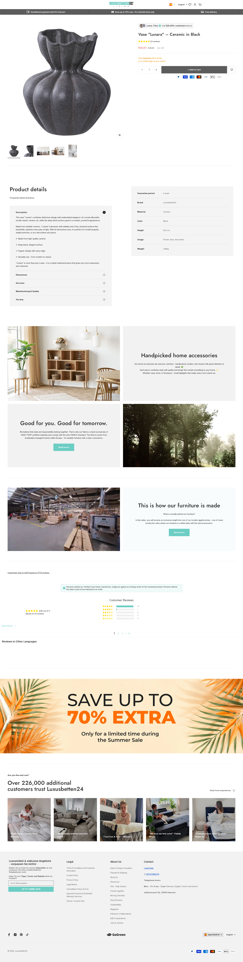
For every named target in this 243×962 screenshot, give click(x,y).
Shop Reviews (116, 900)
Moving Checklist (117, 895)
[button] (144, 41)
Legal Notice (72, 884)
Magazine (114, 909)
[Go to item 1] (14, 151)
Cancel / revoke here (76, 901)
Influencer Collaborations (120, 914)
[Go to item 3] (43, 151)
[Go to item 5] (72, 151)
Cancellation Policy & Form (78, 889)
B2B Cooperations (118, 918)
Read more (63, 447)
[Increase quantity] (156, 69)
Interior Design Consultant (121, 868)
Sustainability (115, 905)
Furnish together (117, 891)
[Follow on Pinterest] (21, 934)
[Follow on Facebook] (9, 934)
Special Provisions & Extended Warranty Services (79, 894)
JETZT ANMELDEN (31, 889)
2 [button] (118, 633)
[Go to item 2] (28, 151)
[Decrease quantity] (142, 69)
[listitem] (31, 863)
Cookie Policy (72, 875)
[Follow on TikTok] (27, 934)
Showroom (114, 882)
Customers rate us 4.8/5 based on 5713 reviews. (29, 573)
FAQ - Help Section (118, 886)
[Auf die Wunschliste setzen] (231, 69)
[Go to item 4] (58, 151)
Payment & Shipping (118, 873)
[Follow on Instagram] (15, 934)
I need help (149, 868)
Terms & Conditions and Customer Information (81, 869)
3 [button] (122, 633)
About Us (114, 877)
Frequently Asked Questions (22, 198)
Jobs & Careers (116, 923)
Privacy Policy (72, 880)
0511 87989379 (152, 874)
